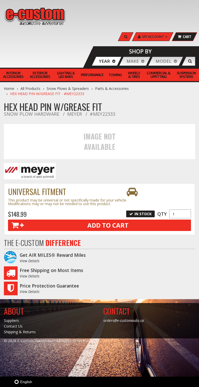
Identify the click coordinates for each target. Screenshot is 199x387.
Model (163, 61)
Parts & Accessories (112, 88)
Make (132, 61)
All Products (30, 88)
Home (9, 88)
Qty (162, 214)
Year (104, 61)
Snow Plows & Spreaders (68, 88)
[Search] (190, 61)
